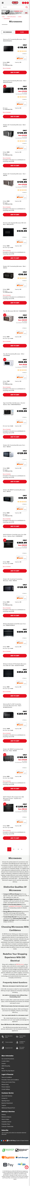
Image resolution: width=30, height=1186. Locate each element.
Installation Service (6, 1121)
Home (3, 16)
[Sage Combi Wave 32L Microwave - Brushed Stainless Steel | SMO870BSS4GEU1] (8, 412)
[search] (27, 7)
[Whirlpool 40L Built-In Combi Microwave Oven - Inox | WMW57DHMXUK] (8, 633)
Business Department (7, 1103)
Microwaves (7, 18)
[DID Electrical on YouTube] (5, 1141)
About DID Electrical (7, 1096)
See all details (7, 68)
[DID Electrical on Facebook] (1, 1141)
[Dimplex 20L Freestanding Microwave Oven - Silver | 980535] (8, 454)
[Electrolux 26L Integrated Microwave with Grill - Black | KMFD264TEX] (8, 232)
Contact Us (4, 1098)
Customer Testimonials (7, 1126)
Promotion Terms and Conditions (10, 1079)
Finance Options (6, 1087)
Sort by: (7, 32)
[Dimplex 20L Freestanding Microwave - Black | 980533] (8, 275)
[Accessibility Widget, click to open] (26, 1167)
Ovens (19, 16)
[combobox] (13, 7)
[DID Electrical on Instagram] (3, 1141)
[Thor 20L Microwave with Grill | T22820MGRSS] (8, 318)
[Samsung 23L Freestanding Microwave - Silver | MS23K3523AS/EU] (8, 90)
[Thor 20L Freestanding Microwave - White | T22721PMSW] (8, 363)
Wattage (4, 62)
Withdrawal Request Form (8, 1108)
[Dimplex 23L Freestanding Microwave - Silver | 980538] (8, 183)
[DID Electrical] (15, 2)
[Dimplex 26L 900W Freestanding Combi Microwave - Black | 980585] (8, 758)
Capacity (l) (17, 62)
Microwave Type (5, 64)
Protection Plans (6, 1124)
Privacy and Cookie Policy (8, 1082)
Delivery (4, 1114)
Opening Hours (6, 1100)
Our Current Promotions (8, 1058)
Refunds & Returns (6, 1117)
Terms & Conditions (7, 1077)
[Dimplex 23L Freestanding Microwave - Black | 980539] (8, 134)
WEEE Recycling (6, 1066)
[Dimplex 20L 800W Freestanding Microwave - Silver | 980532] (8, 499)
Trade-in (4, 1105)
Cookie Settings (6, 1089)
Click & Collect (5, 1119)
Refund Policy (5, 1084)
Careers (4, 1063)
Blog (3, 1068)
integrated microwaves (15, 906)
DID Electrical (20, 964)
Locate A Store (5, 1061)
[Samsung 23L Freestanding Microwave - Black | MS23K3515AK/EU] (8, 48)
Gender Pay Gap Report (8, 1070)
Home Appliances (11, 16)
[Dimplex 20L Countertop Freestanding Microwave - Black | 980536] (8, 588)
